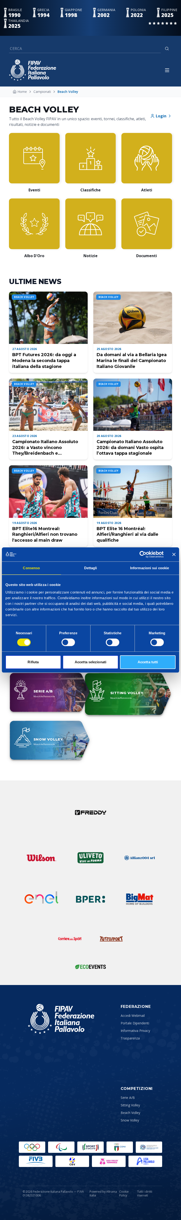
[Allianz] (139, 858)
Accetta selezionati (90, 662)
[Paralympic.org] (61, 1147)
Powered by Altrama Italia (103, 1193)
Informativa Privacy (135, 1030)
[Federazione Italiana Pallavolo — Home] (32, 70)
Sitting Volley (130, 1105)
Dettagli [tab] (90, 568)
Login (161, 116)
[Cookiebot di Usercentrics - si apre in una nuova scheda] (143, 554)
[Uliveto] (90, 858)
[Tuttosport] (111, 939)
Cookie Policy (124, 1193)
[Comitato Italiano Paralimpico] (149, 1147)
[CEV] (72, 1161)
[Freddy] (90, 812)
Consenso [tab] (31, 568)
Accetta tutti (148, 662)
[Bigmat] (139, 899)
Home (22, 91)
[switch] (68, 642)
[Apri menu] (167, 70)
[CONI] (120, 1147)
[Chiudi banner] (174, 554)
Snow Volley (130, 1120)
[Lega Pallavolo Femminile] (109, 1161)
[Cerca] (167, 48)
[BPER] (90, 899)
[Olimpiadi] (32, 1147)
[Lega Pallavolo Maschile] (145, 1161)
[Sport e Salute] (90, 1147)
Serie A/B (128, 1097)
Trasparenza (130, 1038)
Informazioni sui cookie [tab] (149, 568)
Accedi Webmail (133, 1015)
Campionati (42, 91)
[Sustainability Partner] (90, 966)
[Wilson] (41, 858)
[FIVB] (36, 1161)
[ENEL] (41, 899)
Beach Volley (130, 1112)
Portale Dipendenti (135, 1023)
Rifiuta (33, 662)
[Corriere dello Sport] (70, 939)
